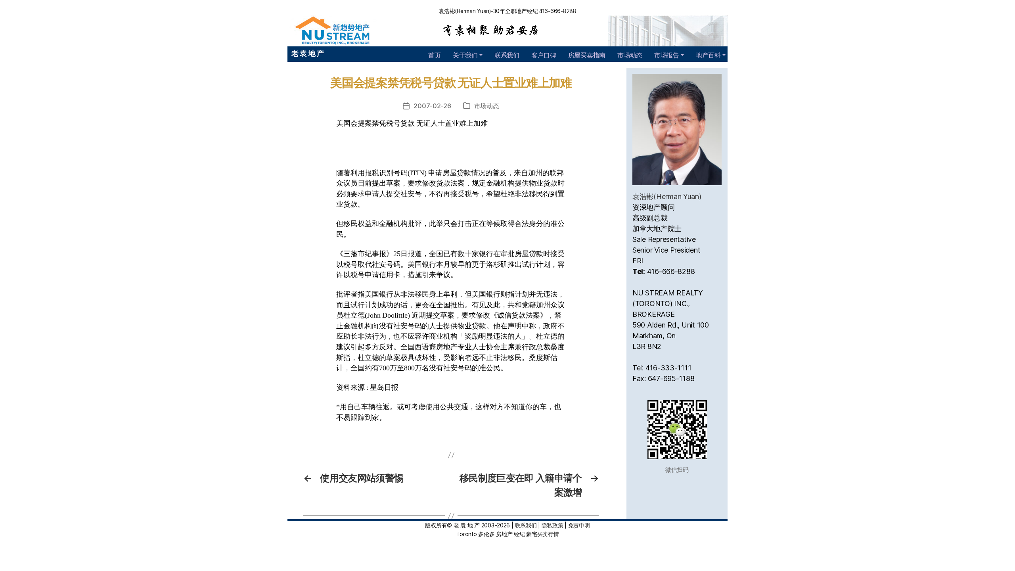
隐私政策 (552, 525)
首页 (434, 55)
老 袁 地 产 (307, 53)
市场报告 (666, 55)
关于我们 (465, 55)
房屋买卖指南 (586, 55)
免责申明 (579, 525)
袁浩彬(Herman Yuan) (666, 196)
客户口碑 (543, 55)
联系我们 (506, 55)
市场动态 (629, 55)
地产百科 (708, 55)
